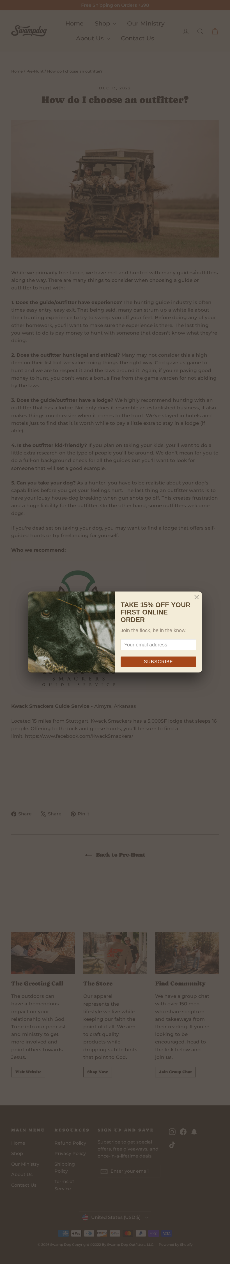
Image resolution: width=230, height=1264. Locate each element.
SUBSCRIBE (158, 661)
